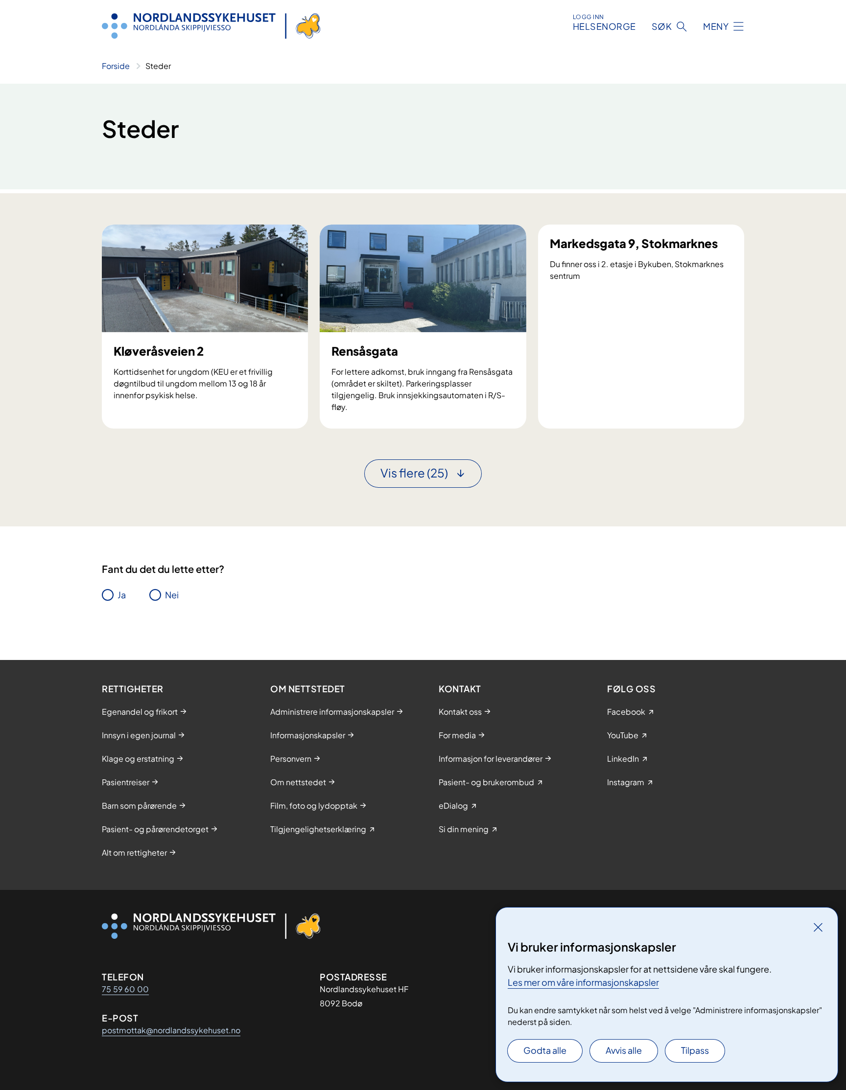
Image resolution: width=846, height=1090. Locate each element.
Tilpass (695, 1050)
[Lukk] (818, 927)
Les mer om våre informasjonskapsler (583, 982)
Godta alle (544, 1050)
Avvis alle (624, 1050)
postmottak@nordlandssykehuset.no (171, 1030)
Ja (122, 594)
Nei (172, 594)
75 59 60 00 (125, 989)
